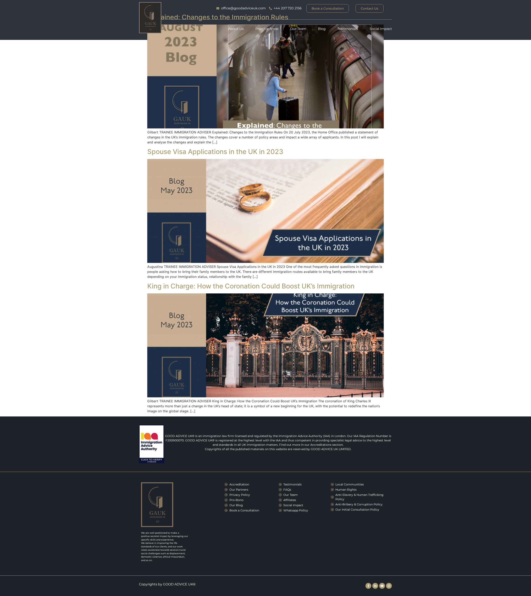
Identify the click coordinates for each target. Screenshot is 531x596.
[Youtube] (382, 586)
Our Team (298, 29)
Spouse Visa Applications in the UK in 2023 (215, 152)
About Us (236, 29)
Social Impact (381, 29)
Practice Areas (267, 29)
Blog (322, 29)
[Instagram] (389, 586)
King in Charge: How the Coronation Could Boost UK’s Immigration (250, 286)
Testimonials (347, 29)
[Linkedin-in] (375, 586)
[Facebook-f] (368, 586)
